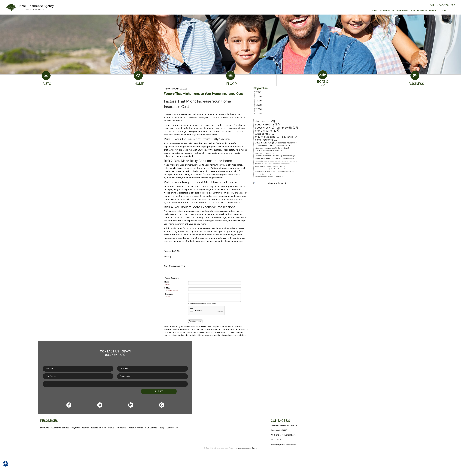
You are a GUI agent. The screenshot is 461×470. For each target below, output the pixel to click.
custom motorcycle (287, 158)
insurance (287, 137)
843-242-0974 (277, 440)
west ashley (262, 134)
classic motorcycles (284, 171)
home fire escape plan (262, 158)
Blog (162, 427)
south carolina (264, 124)
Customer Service (60, 427)
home (276, 158)
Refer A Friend (135, 427)
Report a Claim (98, 427)
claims (281, 166)
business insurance (286, 142)
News (111, 427)
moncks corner (264, 131)
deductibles (258, 164)
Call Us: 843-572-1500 (442, 5)
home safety (282, 148)
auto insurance (263, 142)
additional (292, 161)
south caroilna (259, 166)
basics (265, 161)
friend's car (274, 169)
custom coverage (285, 164)
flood (293, 171)
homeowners (260, 145)
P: (271, 440)
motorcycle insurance (278, 145)
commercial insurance (280, 174)
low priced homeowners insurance (267, 156)
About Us (121, 427)
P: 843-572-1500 (277, 435)
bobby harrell (288, 156)
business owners (259, 171)
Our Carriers (151, 427)
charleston (262, 121)
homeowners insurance (263, 153)
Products (44, 427)
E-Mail (167, 288)
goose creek (262, 128)
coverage (284, 161)
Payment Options (80, 427)
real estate (258, 161)
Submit (159, 391)
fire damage (268, 174)
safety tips (283, 169)
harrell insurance (273, 164)
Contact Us (172, 427)
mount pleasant (265, 137)
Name (166, 282)
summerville (284, 128)
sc (265, 164)
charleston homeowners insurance (267, 151)
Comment (168, 294)
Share (167, 256)
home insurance (264, 139)
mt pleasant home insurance (265, 148)
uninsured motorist (271, 166)
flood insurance (274, 161)
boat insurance (271, 171)
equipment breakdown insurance (264, 177)
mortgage (278, 177)
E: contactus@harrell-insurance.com (283, 445)
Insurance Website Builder (247, 448)
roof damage (258, 174)
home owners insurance (261, 169)
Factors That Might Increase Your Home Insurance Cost (203, 94)
